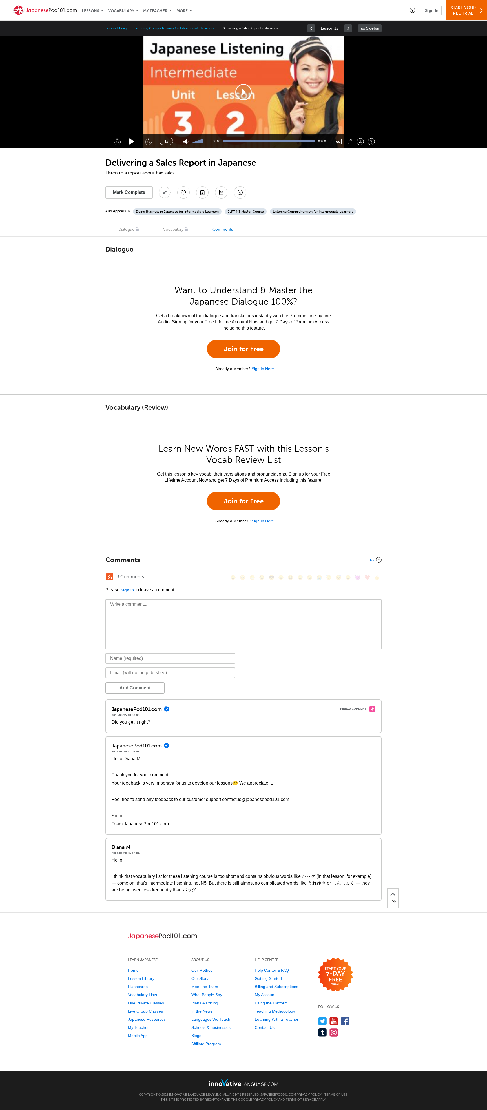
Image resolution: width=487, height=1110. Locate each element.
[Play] (131, 141)
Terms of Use (335, 1094)
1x (166, 141)
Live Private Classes (146, 1003)
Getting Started (268, 978)
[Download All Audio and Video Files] (240, 192)
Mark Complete (129, 192)
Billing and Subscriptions (276, 986)
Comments (222, 229)
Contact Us (265, 1027)
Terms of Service (301, 1099)
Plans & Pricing (204, 1003)
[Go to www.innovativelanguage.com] (243, 1082)
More (182, 10)
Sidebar (372, 28)
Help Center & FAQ (272, 970)
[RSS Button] (109, 576)
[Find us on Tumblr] (322, 1032)
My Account (265, 995)
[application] (243, 92)
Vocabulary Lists (142, 995)
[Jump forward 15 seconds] (148, 141)
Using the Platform (271, 1003)
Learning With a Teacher (276, 1019)
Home (133, 970)
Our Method (202, 970)
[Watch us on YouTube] (333, 1021)
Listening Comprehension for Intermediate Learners (174, 28)
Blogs (196, 1035)
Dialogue (126, 229)
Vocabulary (121, 10)
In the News (201, 1011)
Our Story (200, 978)
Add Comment (134, 687)
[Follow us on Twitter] (322, 1021)
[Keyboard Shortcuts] (371, 141)
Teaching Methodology (275, 1011)
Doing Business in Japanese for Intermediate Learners (177, 212)
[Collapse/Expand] (243, 559)
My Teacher (155, 10)
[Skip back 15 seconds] (117, 141)
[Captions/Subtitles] (338, 141)
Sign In (432, 10)
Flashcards (138, 986)
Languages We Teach (210, 1019)
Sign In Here (263, 369)
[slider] (198, 141)
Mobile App (138, 1035)
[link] (311, 28)
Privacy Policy (309, 1094)
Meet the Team (204, 986)
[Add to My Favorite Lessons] (183, 192)
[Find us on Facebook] (345, 1021)
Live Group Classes (145, 1011)
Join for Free (244, 349)
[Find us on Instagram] (333, 1032)
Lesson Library (116, 28)
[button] (412, 10)
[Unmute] (186, 141)
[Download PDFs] (221, 192)
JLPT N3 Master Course (246, 212)
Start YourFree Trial (463, 10)
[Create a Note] (202, 192)
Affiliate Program (206, 1044)
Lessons (90, 10)
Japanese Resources (147, 1019)
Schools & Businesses (211, 1027)
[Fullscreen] (349, 141)
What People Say (206, 995)
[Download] (360, 141)
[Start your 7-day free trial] (335, 975)
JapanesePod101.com (278, 1094)
